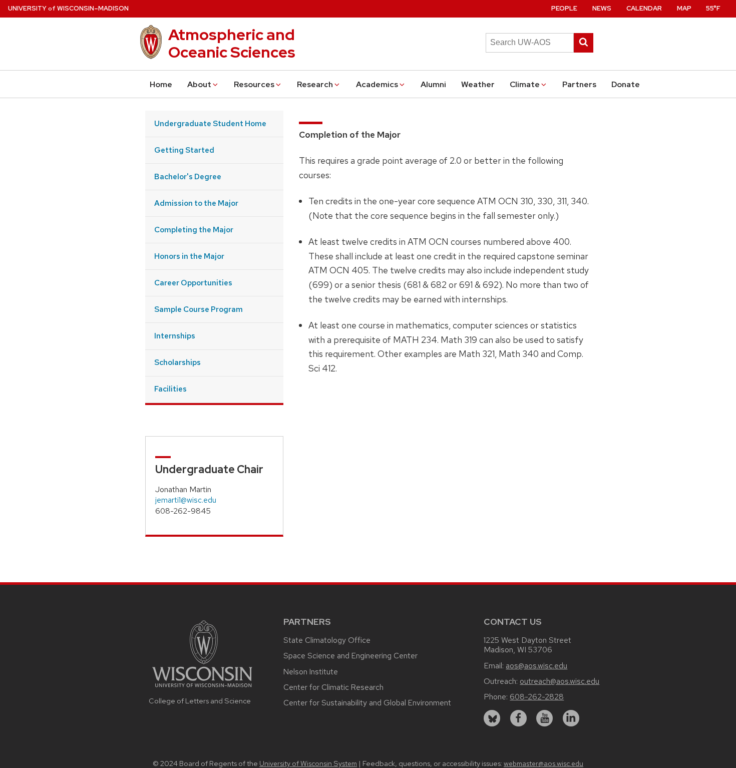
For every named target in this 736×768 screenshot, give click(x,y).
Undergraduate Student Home (210, 123)
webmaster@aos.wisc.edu (543, 763)
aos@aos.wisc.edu (536, 665)
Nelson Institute (310, 671)
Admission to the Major (196, 203)
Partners (579, 84)
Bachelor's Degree (187, 176)
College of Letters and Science (200, 700)
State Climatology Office (327, 640)
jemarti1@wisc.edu (185, 500)
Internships (174, 335)
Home (161, 84)
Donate (625, 84)
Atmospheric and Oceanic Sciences (231, 43)
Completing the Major (193, 229)
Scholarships (177, 362)
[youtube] (544, 718)
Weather (478, 84)
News (601, 8)
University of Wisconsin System (308, 763)
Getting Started (184, 150)
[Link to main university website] (202, 688)
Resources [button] (254, 84)
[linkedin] (571, 718)
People (564, 8)
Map (684, 8)
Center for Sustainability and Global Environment (367, 702)
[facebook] (518, 718)
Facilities (170, 388)
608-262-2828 (537, 696)
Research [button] (315, 84)
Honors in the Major (189, 256)
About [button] (199, 84)
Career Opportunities (193, 282)
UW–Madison (68, 8)
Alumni (433, 84)
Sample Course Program (198, 309)
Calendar (644, 8)
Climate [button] (525, 84)
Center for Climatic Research (333, 687)
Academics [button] (377, 84)
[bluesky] (492, 718)
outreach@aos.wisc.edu (559, 681)
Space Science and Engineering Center (350, 655)
